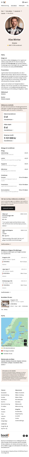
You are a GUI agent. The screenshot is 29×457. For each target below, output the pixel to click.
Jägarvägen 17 (6, 269)
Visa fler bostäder (5, 292)
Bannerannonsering (5, 404)
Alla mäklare (17, 401)
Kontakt (3, 418)
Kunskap (3, 397)
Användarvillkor (18, 411)
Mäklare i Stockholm (19, 392)
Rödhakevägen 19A (7, 281)
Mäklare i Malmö (18, 397)
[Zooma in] (25, 340)
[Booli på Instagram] (24, 436)
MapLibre (9, 345)
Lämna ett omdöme (8, 208)
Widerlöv (14, 43)
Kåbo (21, 362)
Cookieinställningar (19, 420)
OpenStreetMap (5, 345)
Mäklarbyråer (22, 5)
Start (2, 11)
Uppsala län (17, 11)
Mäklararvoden (18, 404)
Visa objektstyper (8, 119)
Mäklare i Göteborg (19, 395)
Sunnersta (13, 361)
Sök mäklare (14, 5)
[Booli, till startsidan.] (5, 2)
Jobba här (3, 416)
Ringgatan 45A (6, 257)
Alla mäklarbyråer (19, 399)
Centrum (24, 361)
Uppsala (3, 13)
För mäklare (3, 406)
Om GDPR (17, 416)
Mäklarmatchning (5, 5)
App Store (3, 428)
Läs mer (4, 225)
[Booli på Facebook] (27, 436)
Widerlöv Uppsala (5, 99)
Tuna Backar (16, 362)
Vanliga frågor (4, 421)
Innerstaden (4, 362)
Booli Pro (3, 401)
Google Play (3, 426)
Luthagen (10, 362)
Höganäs (19, 361)
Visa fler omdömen (5, 244)
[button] (17, 332)
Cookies (17, 418)
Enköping (8, 361)
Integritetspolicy (19, 413)
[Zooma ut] (25, 344)
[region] (14, 332)
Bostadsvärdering (5, 395)
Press (2, 414)
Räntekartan (4, 399)
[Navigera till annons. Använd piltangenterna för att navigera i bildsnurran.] (5, 303)
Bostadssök (3, 392)
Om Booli (3, 411)
